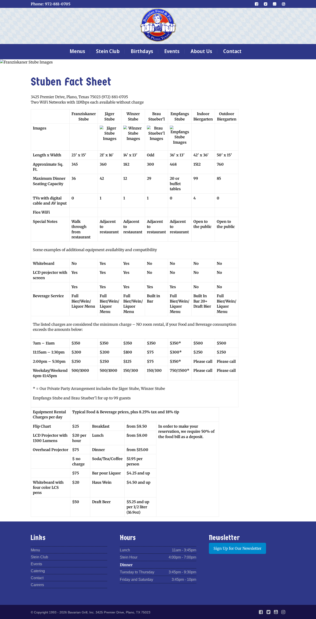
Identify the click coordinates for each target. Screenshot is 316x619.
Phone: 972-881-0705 (50, 4)
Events (172, 51)
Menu (35, 550)
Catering (38, 571)
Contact (232, 51)
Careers (37, 585)
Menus (77, 51)
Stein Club (108, 51)
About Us (201, 51)
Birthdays (142, 51)
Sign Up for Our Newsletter (237, 548)
